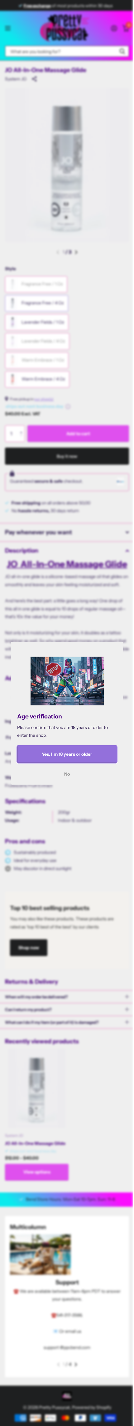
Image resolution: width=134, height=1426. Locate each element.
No (67, 774)
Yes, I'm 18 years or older (67, 754)
